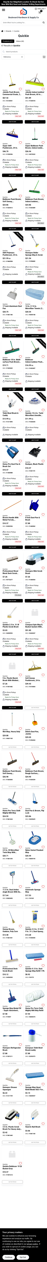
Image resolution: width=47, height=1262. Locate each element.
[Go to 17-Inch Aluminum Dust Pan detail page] (12, 294)
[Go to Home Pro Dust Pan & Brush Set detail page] (12, 452)
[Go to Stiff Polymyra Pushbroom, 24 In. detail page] (12, 241)
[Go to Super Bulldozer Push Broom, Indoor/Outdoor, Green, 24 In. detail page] (35, 134)
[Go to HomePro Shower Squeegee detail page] (12, 1075)
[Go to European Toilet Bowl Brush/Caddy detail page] (34, 1036)
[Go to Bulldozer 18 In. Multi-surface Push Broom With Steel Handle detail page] (12, 347)
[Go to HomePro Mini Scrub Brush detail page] (34, 559)
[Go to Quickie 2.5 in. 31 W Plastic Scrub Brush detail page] (12, 612)
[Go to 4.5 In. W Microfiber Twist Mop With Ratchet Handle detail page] (12, 838)
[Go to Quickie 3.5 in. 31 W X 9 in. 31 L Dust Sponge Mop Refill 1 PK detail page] (35, 917)
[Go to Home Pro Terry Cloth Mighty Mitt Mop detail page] (12, 798)
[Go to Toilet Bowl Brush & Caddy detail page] (12, 401)
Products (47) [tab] (8, 41)
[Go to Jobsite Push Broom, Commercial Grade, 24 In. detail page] (12, 80)
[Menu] (3, 9)
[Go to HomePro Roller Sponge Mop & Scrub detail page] (35, 241)
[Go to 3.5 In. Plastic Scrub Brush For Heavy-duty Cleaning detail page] (12, 1115)
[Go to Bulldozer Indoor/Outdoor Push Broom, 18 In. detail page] (35, 347)
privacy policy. (32, 1244)
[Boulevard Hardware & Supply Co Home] (23, 11)
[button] (39, 8)
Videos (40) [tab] (20, 41)
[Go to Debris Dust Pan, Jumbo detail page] (35, 719)
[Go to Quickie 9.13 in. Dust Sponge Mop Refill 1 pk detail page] (34, 957)
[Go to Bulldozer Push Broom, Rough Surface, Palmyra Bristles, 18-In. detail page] (35, 759)
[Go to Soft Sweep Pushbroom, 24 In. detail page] (35, 666)
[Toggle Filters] (44, 57)
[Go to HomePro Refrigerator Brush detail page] (12, 1036)
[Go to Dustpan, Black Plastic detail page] (35, 452)
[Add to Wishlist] (20, 89)
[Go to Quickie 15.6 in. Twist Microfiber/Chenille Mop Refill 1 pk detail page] (35, 401)
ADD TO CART (12, 121)
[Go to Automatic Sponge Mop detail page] (35, 877)
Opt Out (23, 1257)
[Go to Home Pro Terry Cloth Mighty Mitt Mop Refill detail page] (34, 996)
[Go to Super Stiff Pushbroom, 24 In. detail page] (12, 134)
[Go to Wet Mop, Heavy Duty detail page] (12, 719)
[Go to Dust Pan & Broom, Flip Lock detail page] (35, 798)
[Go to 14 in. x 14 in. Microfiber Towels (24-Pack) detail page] (34, 294)
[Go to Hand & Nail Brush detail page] (35, 1115)
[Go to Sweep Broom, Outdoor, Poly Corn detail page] (12, 917)
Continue (8, 1257)
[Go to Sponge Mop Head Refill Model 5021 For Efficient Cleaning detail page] (34, 1075)
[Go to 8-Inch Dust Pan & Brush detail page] (35, 506)
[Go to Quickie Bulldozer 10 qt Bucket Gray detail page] (12, 1154)
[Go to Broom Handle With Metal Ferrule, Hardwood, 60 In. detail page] (12, 506)
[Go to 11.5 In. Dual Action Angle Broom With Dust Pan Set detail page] (12, 877)
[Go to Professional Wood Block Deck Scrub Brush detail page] (12, 559)
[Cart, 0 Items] (40, 12)
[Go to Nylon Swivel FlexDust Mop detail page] (35, 838)
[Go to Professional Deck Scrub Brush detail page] (12, 957)
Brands (8, 31)
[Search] (43, 22)
